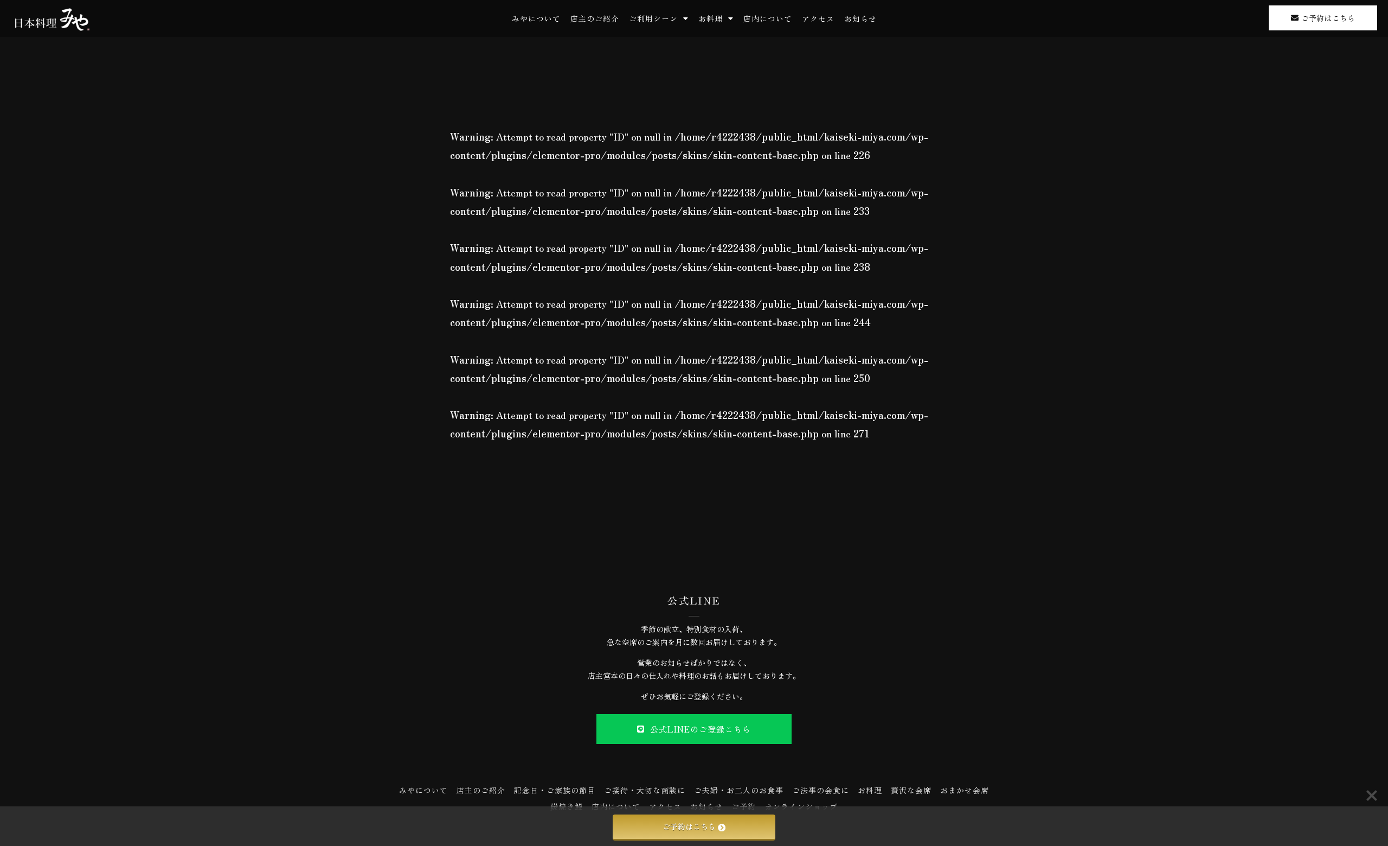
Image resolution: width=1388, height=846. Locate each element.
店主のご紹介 (594, 18)
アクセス (818, 18)
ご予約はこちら (689, 826)
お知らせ (860, 18)
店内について (767, 18)
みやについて (536, 18)
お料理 (710, 18)
